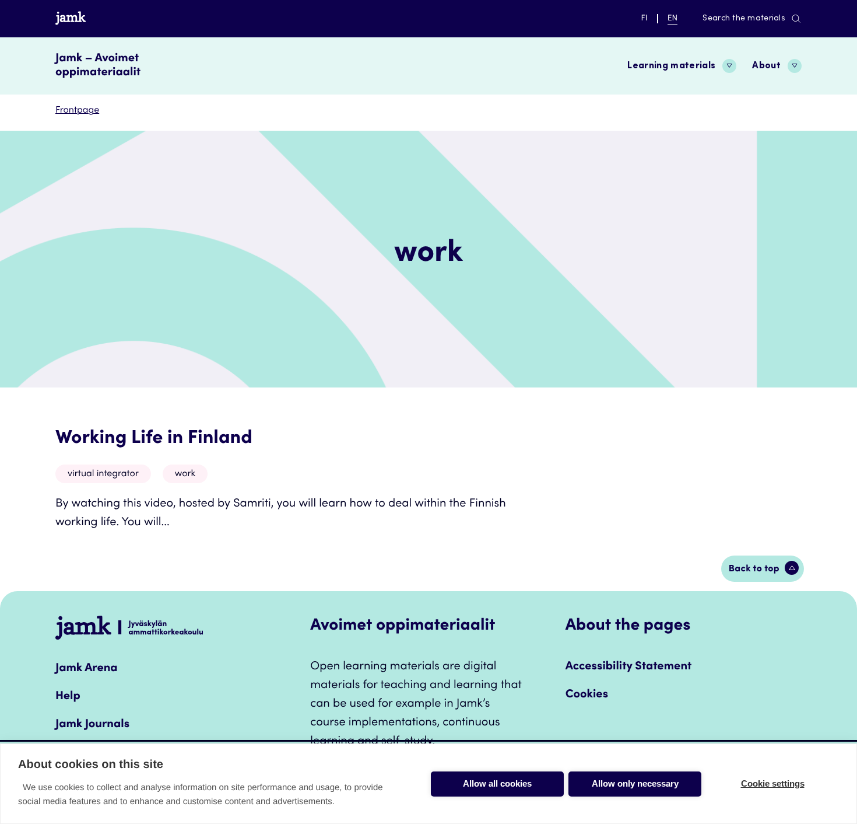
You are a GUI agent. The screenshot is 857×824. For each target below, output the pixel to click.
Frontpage (77, 111)
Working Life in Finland (153, 439)
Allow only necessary (635, 783)
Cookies (587, 695)
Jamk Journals (92, 725)
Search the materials (744, 19)
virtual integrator (103, 474)
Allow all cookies (497, 783)
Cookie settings (773, 783)
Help (67, 697)
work (185, 474)
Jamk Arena (86, 669)
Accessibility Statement (629, 667)
